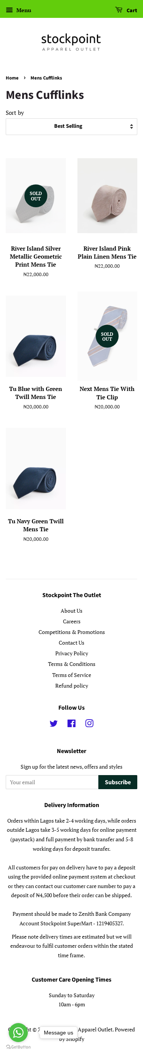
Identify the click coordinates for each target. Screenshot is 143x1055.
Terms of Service (71, 674)
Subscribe (118, 782)
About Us (71, 610)
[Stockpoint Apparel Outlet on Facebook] (71, 724)
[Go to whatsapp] (18, 1032)
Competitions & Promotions (72, 632)
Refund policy (71, 685)
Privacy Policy (71, 653)
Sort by (15, 112)
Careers (71, 621)
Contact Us (71, 642)
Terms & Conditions (71, 663)
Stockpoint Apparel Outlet (81, 1029)
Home (12, 78)
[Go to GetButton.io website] (18, 1047)
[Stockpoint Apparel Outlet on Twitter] (54, 724)
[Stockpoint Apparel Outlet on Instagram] (89, 724)
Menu (23, 10)
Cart (131, 10)
